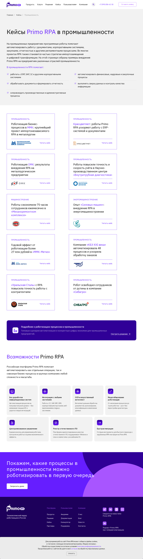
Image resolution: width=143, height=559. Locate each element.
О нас (80, 514)
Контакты (82, 526)
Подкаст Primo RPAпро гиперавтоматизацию (113, 529)
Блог (80, 518)
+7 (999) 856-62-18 (106, 4)
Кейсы (18, 15)
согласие (74, 549)
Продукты (50, 514)
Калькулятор (65, 522)
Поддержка (65, 526)
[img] (104, 509)
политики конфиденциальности (89, 546)
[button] (127, 4)
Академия (64, 514)
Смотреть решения (119, 334)
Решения (50, 518)
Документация (66, 518)
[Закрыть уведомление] (141, 539)
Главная (10, 15)
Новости (81, 522)
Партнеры (50, 526)
